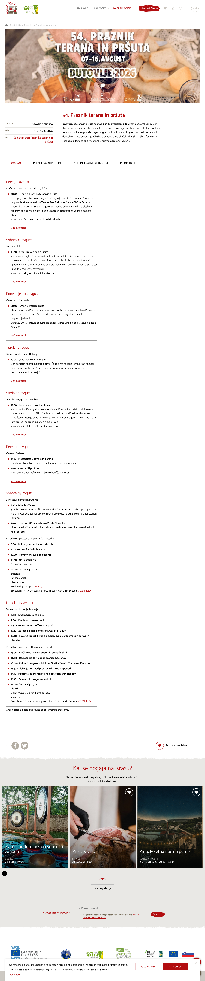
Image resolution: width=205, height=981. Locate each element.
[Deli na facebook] (15, 746)
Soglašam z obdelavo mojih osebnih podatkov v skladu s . (111, 916)
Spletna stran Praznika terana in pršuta (33, 139)
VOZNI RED (84, 591)
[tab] (100, 879)
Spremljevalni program (47, 163)
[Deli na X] (25, 746)
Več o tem (14, 975)
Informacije (128, 163)
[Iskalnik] (181, 8)
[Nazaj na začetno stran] (11, 8)
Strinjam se (175, 967)
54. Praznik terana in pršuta (44, 25)
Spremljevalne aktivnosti (91, 163)
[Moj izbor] (165, 8)
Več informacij (18, 228)
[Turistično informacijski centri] (173, 8)
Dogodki (27, 25)
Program (15, 163)
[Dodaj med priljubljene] (62, 792)
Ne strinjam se (148, 967)
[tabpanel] (35, 828)
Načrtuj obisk (16, 25)
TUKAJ (38, 586)
